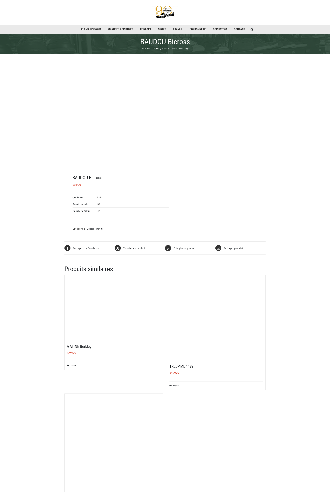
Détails (73, 365)
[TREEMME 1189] (216, 317)
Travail (99, 228)
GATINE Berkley (79, 346)
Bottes (91, 228)
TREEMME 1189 (181, 366)
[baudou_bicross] (112, 114)
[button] (252, 29)
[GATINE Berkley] (114, 307)
